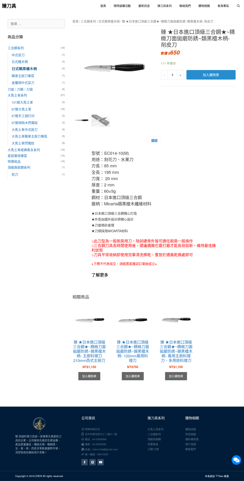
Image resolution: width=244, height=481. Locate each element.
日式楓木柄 (20, 61)
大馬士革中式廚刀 (25, 129)
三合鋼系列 (88, 21)
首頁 (103, 6)
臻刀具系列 (164, 6)
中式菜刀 (18, 54)
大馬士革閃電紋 (23, 143)
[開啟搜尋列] (238, 5)
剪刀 (15, 174)
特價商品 (14, 161)
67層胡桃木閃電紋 (25, 122)
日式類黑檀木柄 (109, 21)
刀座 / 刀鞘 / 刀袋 (20, 89)
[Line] (92, 462)
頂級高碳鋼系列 (19, 167)
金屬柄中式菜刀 (23, 82)
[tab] (154, 140)
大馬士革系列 (17, 95)
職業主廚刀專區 (23, 75)
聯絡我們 (185, 6)
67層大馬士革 (21, 109)
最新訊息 (144, 6)
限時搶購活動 (122, 6)
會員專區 (223, 6)
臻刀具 (9, 5)
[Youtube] (100, 462)
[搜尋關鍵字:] (36, 23)
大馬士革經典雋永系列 (24, 149)
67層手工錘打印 (23, 115)
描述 (154, 140)
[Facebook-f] (84, 462)
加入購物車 (211, 74)
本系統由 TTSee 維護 (217, 476)
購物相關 (204, 6)
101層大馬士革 (22, 102)
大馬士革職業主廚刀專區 (29, 136)
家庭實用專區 (17, 155)
